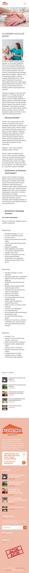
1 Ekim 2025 (11, 395)
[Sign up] (25, 527)
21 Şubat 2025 (11, 402)
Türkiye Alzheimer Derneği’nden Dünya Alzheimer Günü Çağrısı (16, 392)
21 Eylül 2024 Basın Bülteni (14, 405)
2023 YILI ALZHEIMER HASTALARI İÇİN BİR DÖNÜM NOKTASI (16, 399)
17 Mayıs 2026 (11, 381)
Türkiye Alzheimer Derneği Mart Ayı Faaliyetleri (16, 378)
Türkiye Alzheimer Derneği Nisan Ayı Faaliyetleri (17, 385)
